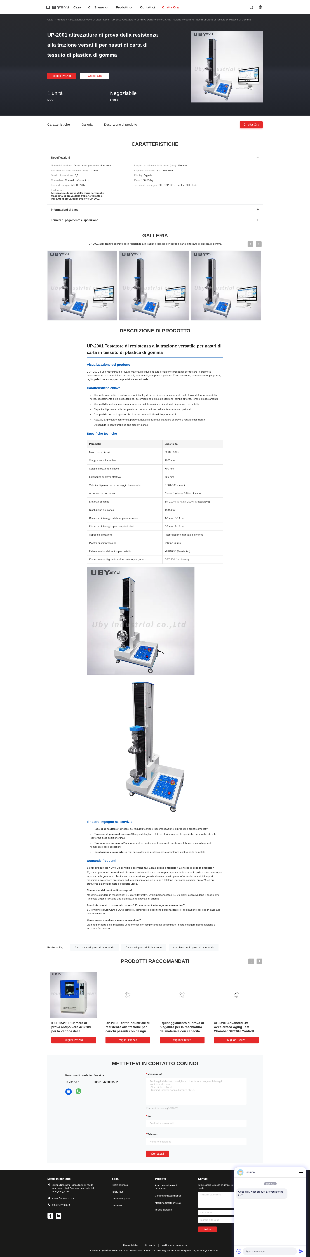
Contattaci (157, 1153)
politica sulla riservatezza (174, 1245)
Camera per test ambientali (168, 1196)
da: (149, 1116)
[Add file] (238, 1251)
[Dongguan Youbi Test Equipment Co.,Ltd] (58, 7)
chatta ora (95, 75)
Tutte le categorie (163, 1210)
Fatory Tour (117, 1192)
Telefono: (153, 1134)
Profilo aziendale (120, 1185)
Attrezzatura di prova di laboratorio (88, 19)
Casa (50, 19)
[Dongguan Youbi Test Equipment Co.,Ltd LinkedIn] (59, 1216)
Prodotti (61, 19)
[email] (68, 1091)
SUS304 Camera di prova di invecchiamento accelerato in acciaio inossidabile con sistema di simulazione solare (181, 1031)
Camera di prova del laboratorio (144, 947)
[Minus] (301, 1172)
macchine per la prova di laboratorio (193, 947)
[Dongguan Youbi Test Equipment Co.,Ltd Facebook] (50, 1216)
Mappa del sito (130, 1245)
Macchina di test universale (168, 1203)
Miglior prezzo (62, 75)
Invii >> (207, 1229)
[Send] (301, 1251)
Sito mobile (149, 1245)
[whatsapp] (78, 1091)
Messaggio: (154, 1074)
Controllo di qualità (121, 1198)
